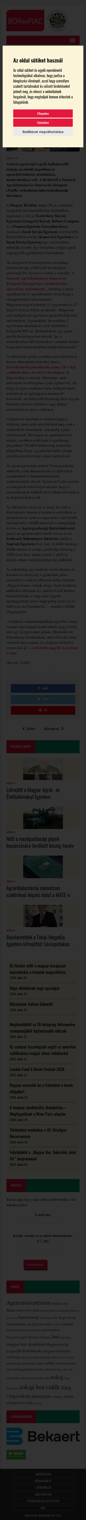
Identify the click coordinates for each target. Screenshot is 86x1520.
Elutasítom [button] (43, 123)
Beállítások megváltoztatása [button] (43, 132)
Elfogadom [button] (43, 113)
